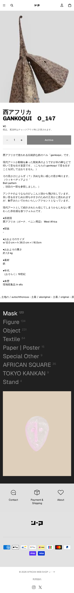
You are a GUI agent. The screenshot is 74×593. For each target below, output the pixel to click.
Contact (13, 499)
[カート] (70, 5)
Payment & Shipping (37, 501)
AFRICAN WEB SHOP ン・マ (41, 572)
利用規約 (37, 579)
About (60, 499)
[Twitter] (40, 587)
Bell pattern (10, 183)
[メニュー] (4, 5)
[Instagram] (34, 587)
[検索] (12, 5)
